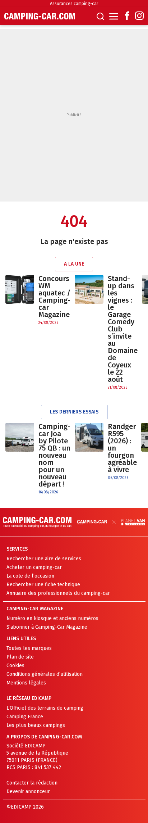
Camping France (24, 717)
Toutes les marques (29, 648)
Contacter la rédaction (31, 783)
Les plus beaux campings (35, 725)
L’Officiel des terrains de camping (44, 708)
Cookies (15, 666)
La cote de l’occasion (30, 576)
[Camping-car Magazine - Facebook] (127, 16)
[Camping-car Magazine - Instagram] (139, 16)
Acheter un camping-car (34, 567)
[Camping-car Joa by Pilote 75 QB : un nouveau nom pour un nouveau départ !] (19, 459)
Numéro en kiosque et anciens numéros (52, 618)
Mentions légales (26, 683)
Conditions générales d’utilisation (44, 674)
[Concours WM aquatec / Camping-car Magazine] (19, 300)
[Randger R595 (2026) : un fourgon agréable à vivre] (89, 452)
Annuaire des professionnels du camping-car (58, 593)
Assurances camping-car (74, 3)
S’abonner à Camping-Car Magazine (46, 627)
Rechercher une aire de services (43, 559)
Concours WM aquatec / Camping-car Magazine (54, 296)
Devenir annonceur (28, 791)
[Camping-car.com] (39, 16)
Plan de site (20, 657)
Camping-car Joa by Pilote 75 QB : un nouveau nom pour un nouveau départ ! (54, 455)
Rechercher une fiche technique (43, 585)
